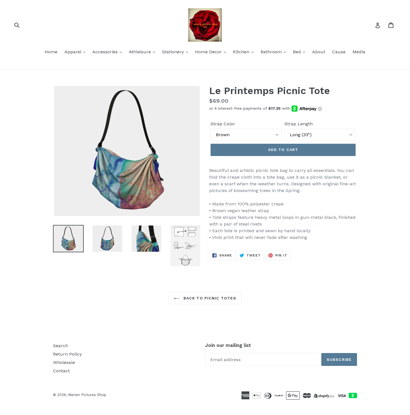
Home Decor (209, 51)
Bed (297, 51)
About (318, 51)
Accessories (105, 51)
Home (51, 51)
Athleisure (140, 51)
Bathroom (272, 51)
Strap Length (298, 123)
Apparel (73, 51)
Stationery (173, 51)
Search (60, 345)
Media (359, 51)
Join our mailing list (228, 345)
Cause (339, 51)
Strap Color (223, 123)
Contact (61, 370)
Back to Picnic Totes (209, 298)
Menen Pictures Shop (87, 395)
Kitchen (242, 51)
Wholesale (64, 362)
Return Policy (67, 354)
